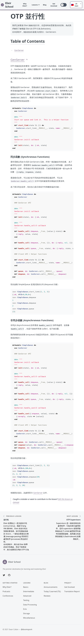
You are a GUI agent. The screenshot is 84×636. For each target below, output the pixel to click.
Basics (25, 587)
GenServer (19, 50)
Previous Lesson (13, 516)
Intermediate (28, 591)
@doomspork (26, 629)
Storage (26, 613)
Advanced (27, 596)
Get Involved (54, 5)
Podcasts (6, 591)
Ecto (25, 609)
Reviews (47, 596)
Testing (26, 600)
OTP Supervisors (73, 519)
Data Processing (30, 604)
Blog (44, 5)
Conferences (8, 596)
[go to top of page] (26, 60)
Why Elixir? (25, 5)
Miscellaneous (29, 618)
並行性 (6, 519)
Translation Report (72, 591)
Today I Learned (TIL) (52, 591)
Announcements (50, 587)
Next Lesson (72, 516)
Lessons (35, 5)
